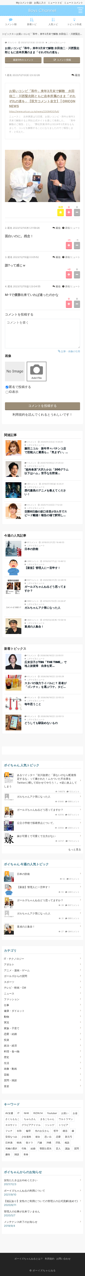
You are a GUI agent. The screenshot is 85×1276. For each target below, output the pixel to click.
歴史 (6, 1057)
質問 (76, 1148)
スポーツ (9, 981)
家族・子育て (11, 1028)
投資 (6, 1039)
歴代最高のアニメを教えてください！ (45, 492)
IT (18, 1113)
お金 (75, 1113)
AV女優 (9, 1113)
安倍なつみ (11, 1136)
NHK (26, 1113)
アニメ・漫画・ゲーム (17, 970)
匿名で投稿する (20, 387)
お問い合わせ (63, 1258)
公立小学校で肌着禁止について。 (36, 822)
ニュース (9, 993)
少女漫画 (26, 1136)
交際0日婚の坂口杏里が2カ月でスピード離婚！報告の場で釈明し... (46, 513)
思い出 (48, 1136)
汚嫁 (39, 1142)
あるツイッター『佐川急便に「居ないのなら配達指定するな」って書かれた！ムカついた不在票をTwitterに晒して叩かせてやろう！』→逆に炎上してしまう (40, 780)
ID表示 (13, 392)
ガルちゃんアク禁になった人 (42, 607)
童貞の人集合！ (34, 626)
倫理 (28, 1130)
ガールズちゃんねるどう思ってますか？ (45, 588)
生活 (6, 1063)
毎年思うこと (33, 704)
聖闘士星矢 (46, 1148)
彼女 (37, 1136)
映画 (19, 1142)
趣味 (7, 1154)
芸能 (6, 1074)
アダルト (9, 964)
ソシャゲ (49, 1124)
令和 (19, 1130)
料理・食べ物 (11, 1051)
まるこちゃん (47, 1119)
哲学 (56, 1130)
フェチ (8, 1130)
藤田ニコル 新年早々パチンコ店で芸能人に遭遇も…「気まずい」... (46, 450)
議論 (67, 1148)
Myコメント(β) (24, 2)
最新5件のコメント (23, 59)
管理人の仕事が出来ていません (22, 1211)
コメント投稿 (64, 59)
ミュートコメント (73, 2)
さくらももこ (12, 1119)
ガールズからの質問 (15, 976)
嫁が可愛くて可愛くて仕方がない (36, 836)
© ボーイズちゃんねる (42, 1270)
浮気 (58, 1142)
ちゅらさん (30, 1119)
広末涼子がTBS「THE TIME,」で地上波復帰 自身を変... (46, 664)
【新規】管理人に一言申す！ (42, 567)
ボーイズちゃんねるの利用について (24, 1190)
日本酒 (8, 1142)
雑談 (16, 1154)
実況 (6, 1022)
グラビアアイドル (31, 1124)
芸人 (58, 1148)
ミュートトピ (55, 2)
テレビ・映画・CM (15, 987)
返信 (77, 75)
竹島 (24, 1148)
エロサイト (11, 1124)
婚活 (65, 1130)
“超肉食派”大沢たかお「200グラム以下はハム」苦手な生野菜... (47, 471)
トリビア (63, 1124)
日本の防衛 (31, 549)
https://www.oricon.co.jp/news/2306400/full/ (34, 111)
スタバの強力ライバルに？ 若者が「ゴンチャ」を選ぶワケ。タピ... (46, 685)
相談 (67, 1142)
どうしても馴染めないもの (41, 722)
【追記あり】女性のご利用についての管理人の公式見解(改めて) (41, 1201)
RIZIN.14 (38, 1113)
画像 (8, 356)
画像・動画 (10, 1068)
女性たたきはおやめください (20, 1180)
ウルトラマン (66, 1119)
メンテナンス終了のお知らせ (20, 1221)
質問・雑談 (10, 1080)
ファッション (11, 999)
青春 (26, 1154)
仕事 (6, 1005)
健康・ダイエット (14, 1010)
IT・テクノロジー (14, 958)
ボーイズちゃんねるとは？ (28, 1258)
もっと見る (74, 849)
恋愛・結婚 (10, 1033)
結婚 (33, 1148)
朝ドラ (29, 1142)
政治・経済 (10, 1045)
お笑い (64, 1113)
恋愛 (58, 1136)
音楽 (6, 1086)
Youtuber (52, 1113)
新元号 (68, 1136)
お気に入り (40, 2)
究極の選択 (11, 1148)
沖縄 (48, 1142)
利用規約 (18, 414)
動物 (6, 1016)
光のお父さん (42, 1130)
